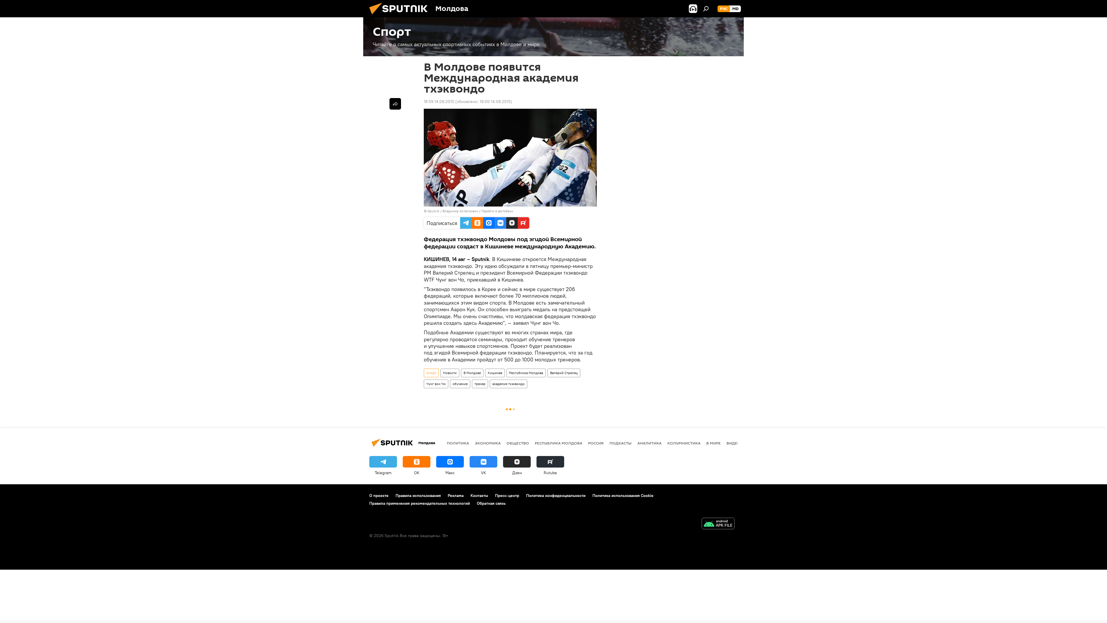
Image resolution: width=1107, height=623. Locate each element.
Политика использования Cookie (623, 495)
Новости (450, 373)
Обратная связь (491, 503)
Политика (458, 443)
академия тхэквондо (508, 384)
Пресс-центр (507, 495)
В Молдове (472, 373)
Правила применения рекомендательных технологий (419, 503)
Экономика (488, 443)
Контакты (479, 495)
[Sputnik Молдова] (400, 15)
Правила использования (418, 495)
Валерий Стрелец (564, 373)
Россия (596, 443)
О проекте (379, 495)
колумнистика (684, 443)
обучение (460, 384)
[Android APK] (718, 524)
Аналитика (649, 443)
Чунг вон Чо (436, 384)
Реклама (456, 495)
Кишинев (495, 373)
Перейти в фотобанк (497, 211)
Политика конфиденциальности (555, 495)
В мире (713, 443)
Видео (733, 443)
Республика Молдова (526, 373)
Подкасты (620, 443)
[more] (395, 104)
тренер (480, 384)
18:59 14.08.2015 (439, 101)
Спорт (431, 373)
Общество (518, 443)
